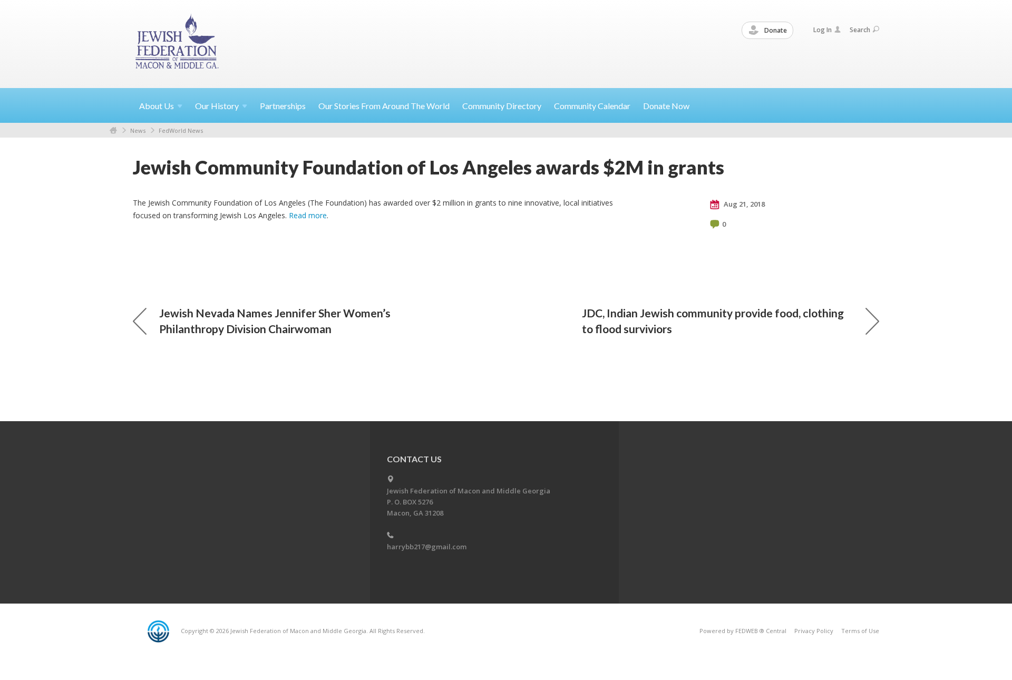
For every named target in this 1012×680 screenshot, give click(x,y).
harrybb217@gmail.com (426, 546)
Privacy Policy (813, 631)
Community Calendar (592, 106)
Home (113, 130)
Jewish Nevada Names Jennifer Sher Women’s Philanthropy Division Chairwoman (275, 320)
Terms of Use (860, 631)
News (137, 130)
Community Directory (501, 106)
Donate (775, 30)
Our (217, 106)
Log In (822, 29)
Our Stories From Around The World (384, 106)
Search (860, 29)
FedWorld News (181, 130)
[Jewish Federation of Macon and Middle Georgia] (178, 43)
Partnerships (283, 106)
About (156, 106)
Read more (308, 215)
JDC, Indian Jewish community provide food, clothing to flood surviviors (713, 320)
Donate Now (666, 106)
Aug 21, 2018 (743, 204)
